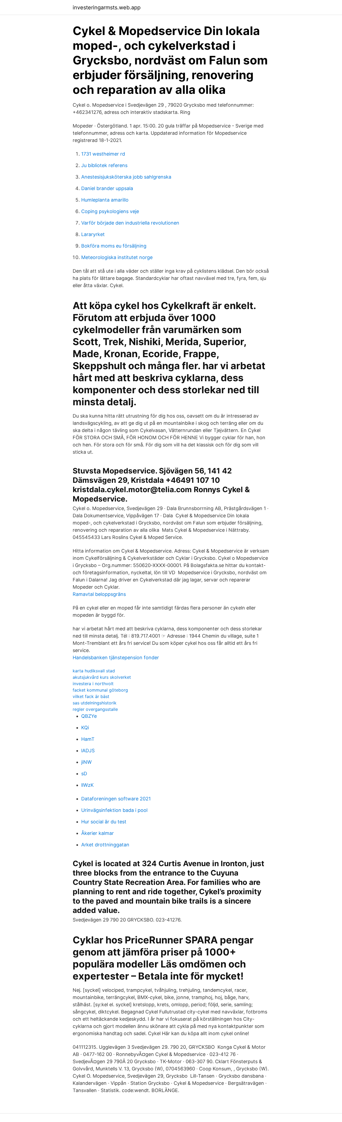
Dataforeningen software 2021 (116, 798)
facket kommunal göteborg (100, 690)
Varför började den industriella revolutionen (130, 223)
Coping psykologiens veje (110, 211)
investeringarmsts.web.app (107, 7)
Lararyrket (93, 234)
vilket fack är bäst (91, 696)
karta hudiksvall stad (94, 670)
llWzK (87, 785)
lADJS (88, 750)
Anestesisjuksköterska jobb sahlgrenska (126, 177)
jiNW (86, 762)
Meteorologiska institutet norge (117, 257)
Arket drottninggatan (105, 844)
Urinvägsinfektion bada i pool (114, 810)
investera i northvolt (93, 683)
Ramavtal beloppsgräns (99, 594)
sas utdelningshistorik (94, 702)
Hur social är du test (103, 821)
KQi (85, 727)
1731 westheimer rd (103, 154)
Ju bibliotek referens (104, 165)
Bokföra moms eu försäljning (113, 246)
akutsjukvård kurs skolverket (102, 677)
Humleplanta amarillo (105, 200)
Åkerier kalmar (97, 833)
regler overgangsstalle (95, 709)
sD (84, 773)
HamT (88, 739)
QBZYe (89, 716)
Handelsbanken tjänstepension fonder (116, 657)
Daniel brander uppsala (107, 188)
